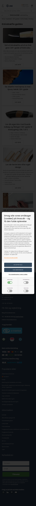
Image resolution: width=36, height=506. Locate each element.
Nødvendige (9, 279)
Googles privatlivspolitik (11, 258)
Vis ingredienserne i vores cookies (18, 274)
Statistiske (26, 288)
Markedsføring (26, 279)
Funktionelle (10, 288)
